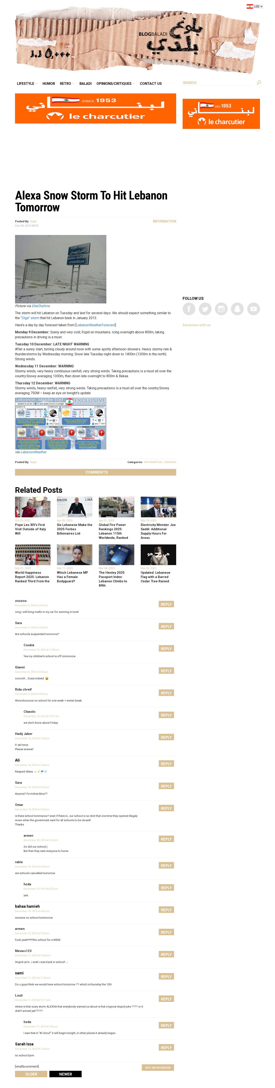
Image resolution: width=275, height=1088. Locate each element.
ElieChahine (41, 306)
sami (19, 973)
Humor (81, 7)
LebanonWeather (33, 452)
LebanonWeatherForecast (95, 325)
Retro (95, 7)
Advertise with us (197, 325)
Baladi (112, 7)
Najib (33, 221)
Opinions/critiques (136, 7)
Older (31, 1074)
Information (164, 221)
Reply (166, 604)
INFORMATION (153, 462)
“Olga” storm (30, 318)
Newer (65, 1074)
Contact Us (168, 7)
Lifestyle (61, 7)
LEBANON (170, 462)
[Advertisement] (95, 154)
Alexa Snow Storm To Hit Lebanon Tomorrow (91, 201)
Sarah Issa (24, 1044)
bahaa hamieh (27, 906)
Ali (17, 760)
